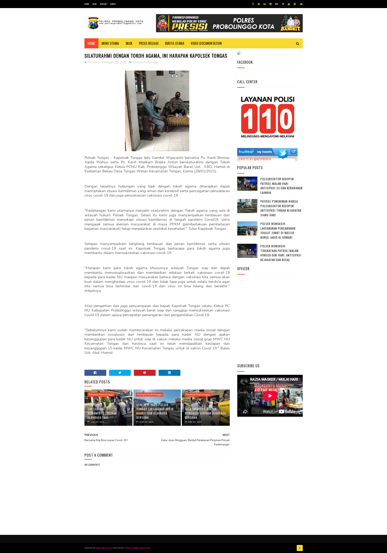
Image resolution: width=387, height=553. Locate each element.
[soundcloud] (301, 4)
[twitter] (258, 4)
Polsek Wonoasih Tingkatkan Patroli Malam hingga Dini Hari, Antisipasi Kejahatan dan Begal (280, 253)
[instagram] (270, 4)
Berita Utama (174, 43)
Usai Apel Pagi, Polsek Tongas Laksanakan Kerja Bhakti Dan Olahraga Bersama (154, 411)
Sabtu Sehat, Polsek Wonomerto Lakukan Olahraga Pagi (102, 413)
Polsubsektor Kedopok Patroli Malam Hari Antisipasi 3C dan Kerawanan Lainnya (281, 186)
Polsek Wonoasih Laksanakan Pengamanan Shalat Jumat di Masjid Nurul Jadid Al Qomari (277, 230)
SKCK (94, 3)
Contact (103, 3)
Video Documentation (206, 43)
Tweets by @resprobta (255, 159)
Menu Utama (110, 43)
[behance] (277, 4)
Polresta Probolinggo (146, 62)
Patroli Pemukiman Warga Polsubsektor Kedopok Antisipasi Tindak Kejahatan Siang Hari (280, 208)
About (113, 3)
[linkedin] (264, 4)
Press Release (149, 43)
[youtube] (288, 4)
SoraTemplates (103, 547)
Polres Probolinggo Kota (138, 547)
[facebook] (253, 4)
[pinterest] (294, 4)
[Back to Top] (300, 548)
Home (86, 3)
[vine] (283, 4)
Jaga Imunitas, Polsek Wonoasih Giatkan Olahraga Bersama (205, 413)
